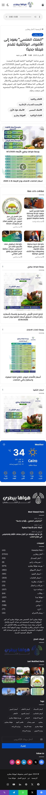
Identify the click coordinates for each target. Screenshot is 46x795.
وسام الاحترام (37, 613)
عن (28, 778)
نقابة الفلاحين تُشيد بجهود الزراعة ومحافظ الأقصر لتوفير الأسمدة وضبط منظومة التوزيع (35, 214)
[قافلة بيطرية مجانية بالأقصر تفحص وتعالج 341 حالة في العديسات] (23, 691)
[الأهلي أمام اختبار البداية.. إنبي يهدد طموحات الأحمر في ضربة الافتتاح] (8, 679)
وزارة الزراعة (26, 731)
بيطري (40, 722)
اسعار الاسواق (35, 570)
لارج (39, 609)
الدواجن (27, 718)
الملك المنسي (35, 110)
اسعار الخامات (35, 578)
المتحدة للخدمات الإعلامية (30, 104)
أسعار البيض (14, 709)
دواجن (38, 605)
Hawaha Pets (37, 550)
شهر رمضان (31, 722)
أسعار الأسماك (38, 709)
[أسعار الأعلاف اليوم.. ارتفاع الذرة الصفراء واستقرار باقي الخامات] (37, 691)
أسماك (38, 601)
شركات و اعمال (37, 585)
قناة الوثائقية (35, 115)
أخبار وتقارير (29, 29)
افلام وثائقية (36, 99)
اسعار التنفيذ (36, 574)
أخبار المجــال (36, 558)
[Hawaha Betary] (23, 5)
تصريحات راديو (35, 562)
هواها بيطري (19, 115)
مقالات (40, 593)
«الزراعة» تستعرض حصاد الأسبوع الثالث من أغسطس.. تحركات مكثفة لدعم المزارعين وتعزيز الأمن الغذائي (12, 249)
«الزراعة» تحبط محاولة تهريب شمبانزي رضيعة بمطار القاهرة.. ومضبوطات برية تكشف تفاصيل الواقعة (35, 249)
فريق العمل (22, 778)
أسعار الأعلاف (25, 709)
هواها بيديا (39, 597)
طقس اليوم (20, 722)
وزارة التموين (38, 731)
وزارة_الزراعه (16, 726)
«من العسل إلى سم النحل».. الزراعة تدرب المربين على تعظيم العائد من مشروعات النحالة (12, 220)
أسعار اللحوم (25, 713)
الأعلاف (15, 713)
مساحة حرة (38, 589)
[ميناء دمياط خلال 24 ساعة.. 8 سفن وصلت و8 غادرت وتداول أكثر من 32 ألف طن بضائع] (8, 691)
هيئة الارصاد (27, 726)
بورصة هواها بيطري (35, 566)
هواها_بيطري (8, 722)
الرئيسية (38, 29)
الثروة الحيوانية (38, 718)
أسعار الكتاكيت (38, 713)
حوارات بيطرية (37, 582)
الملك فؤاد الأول (16, 110)
